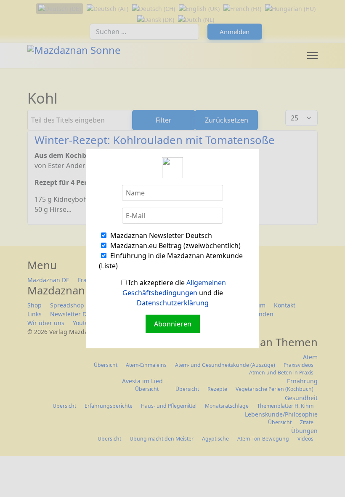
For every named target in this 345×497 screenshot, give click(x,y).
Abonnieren (172, 324)
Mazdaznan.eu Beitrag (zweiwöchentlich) (175, 245)
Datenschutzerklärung (173, 302)
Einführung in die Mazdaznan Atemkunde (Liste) (171, 260)
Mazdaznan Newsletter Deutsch (160, 235)
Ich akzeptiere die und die (174, 292)
